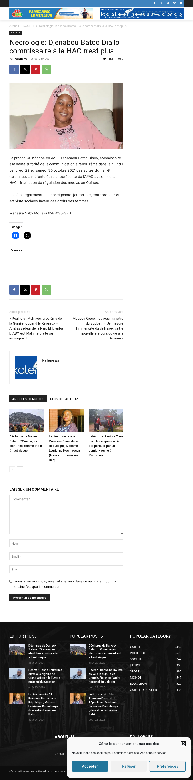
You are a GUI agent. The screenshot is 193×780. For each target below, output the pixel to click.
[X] (168, 3)
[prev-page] (12, 469)
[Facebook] (154, 3)
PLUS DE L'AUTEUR (64, 399)
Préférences (167, 766)
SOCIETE (29, 26)
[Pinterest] (35, 69)
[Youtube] (181, 3)
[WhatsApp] (46, 69)
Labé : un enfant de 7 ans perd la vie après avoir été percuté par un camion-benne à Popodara (106, 446)
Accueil (14, 26)
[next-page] (20, 469)
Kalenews (21, 58)
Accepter (90, 766)
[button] (183, 743)
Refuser (129, 766)
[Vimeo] (174, 3)
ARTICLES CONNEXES (28, 399)
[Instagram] (161, 3)
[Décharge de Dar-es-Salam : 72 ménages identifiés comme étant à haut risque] (26, 420)
